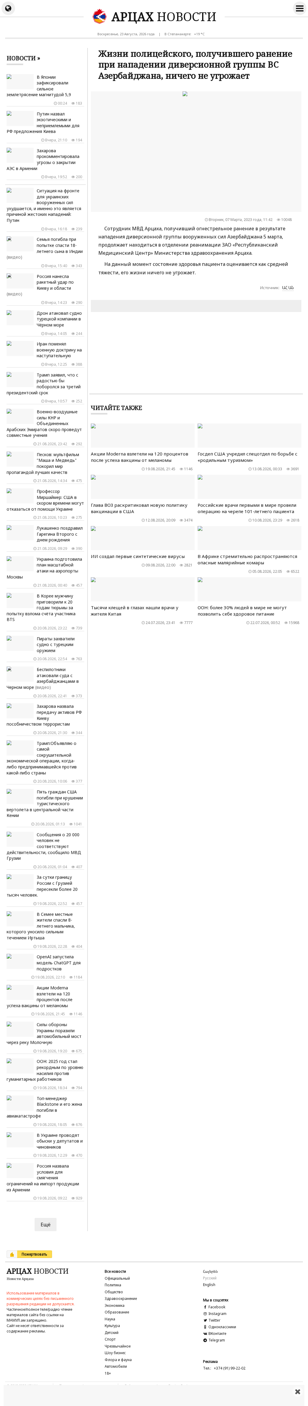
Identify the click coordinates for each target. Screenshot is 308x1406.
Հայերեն (210, 1271)
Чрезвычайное (118, 1346)
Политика (113, 1285)
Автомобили (116, 1366)
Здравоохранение (121, 1298)
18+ (108, 1373)
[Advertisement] (154, 1395)
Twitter (214, 1320)
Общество (114, 1291)
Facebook (216, 1307)
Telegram (216, 1340)
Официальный (117, 1278)
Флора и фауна (118, 1359)
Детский (112, 1332)
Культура (112, 1325)
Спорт (110, 1339)
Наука (110, 1319)
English (209, 1284)
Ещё (46, 1224)
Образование (117, 1312)
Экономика (115, 1305)
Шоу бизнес (115, 1352)
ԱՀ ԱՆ (288, 287)
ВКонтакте (217, 1333)
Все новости (115, 1271)
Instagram (217, 1313)
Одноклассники (222, 1326)
